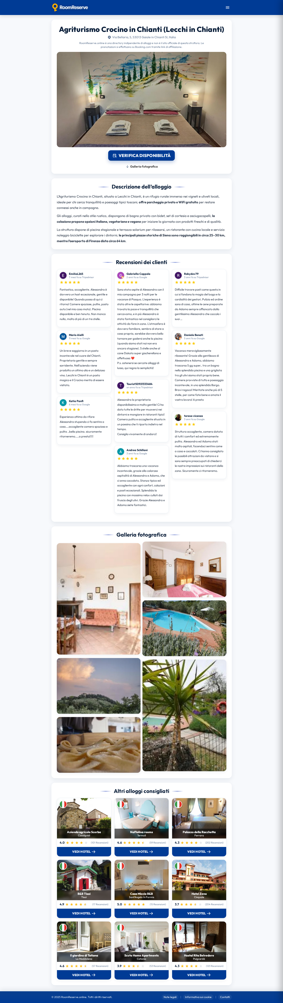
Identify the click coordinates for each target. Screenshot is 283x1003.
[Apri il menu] (227, 7)
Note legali (170, 997)
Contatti (225, 997)
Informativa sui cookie (198, 997)
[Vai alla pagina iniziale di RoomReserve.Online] (70, 7)
